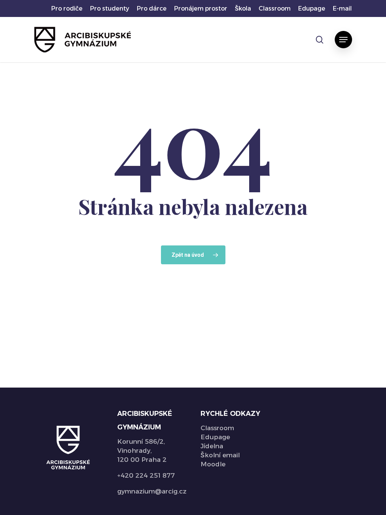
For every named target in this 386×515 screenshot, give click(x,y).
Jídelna (212, 446)
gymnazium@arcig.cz (152, 491)
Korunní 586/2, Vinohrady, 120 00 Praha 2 (142, 450)
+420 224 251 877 (146, 475)
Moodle (213, 464)
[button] (343, 39)
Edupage (215, 437)
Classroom (217, 428)
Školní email (220, 455)
